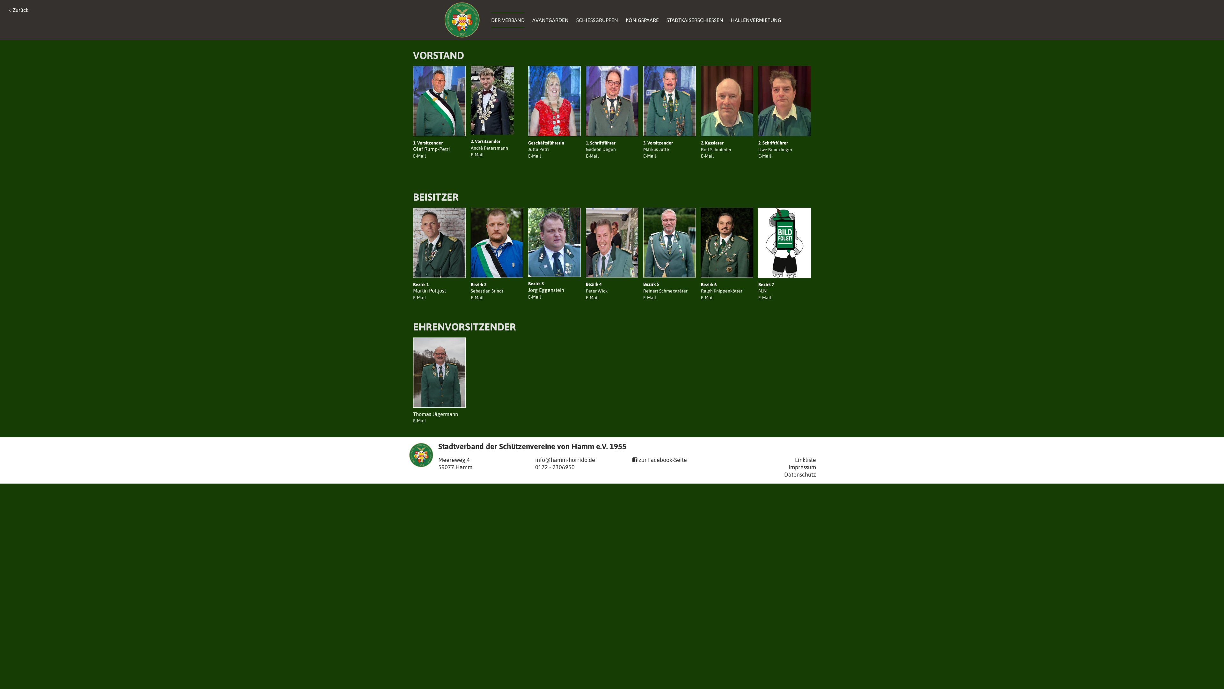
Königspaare (642, 20)
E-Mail (419, 297)
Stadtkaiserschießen (695, 20)
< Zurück (18, 10)
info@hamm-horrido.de (565, 459)
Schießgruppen (597, 20)
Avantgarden (550, 20)
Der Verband (508, 20)
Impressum (802, 467)
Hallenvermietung (756, 20)
